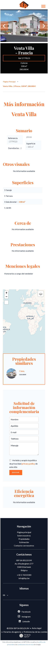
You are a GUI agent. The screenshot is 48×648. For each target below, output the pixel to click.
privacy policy (28, 463)
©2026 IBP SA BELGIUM (18, 628)
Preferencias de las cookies (35, 632)
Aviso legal (36, 628)
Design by (27, 636)
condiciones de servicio (26, 644)
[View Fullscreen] (6, 302)
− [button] (6, 296)
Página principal (9, 81)
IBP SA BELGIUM (24, 560)
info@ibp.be (24, 578)
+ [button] (6, 292)
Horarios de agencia (12, 632)
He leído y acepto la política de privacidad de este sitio (23, 463)
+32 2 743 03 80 (24, 575)
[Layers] (41, 294)
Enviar (15, 472)
